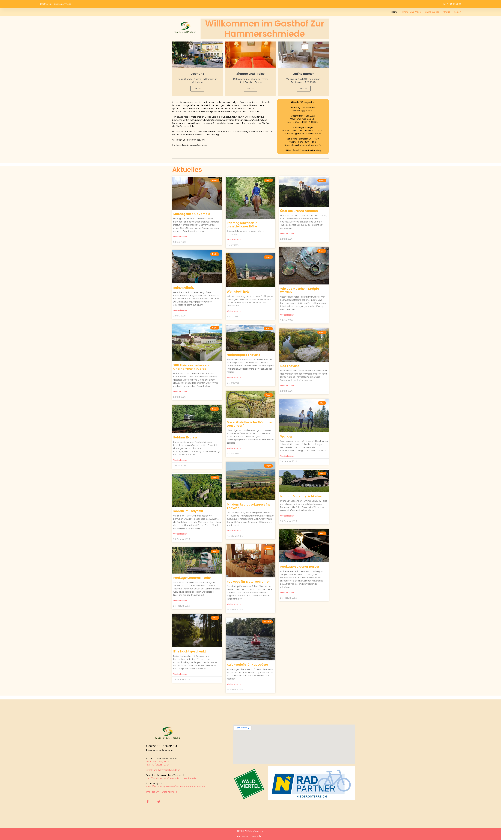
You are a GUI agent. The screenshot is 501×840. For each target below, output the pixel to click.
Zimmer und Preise (411, 11)
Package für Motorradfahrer (248, 582)
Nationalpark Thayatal (244, 355)
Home (394, 11)
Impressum (152, 791)
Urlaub (446, 11)
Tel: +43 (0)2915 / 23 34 (157, 761)
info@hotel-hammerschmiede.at (163, 769)
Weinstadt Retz (238, 292)
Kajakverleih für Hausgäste (247, 665)
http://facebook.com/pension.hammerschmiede (171, 778)
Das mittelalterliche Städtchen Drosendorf (250, 424)
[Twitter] (158, 801)
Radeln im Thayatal (188, 511)
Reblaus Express (185, 437)
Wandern (287, 437)
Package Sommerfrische (192, 578)
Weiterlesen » (180, 237)
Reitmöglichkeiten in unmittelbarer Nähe (242, 224)
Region (457, 11)
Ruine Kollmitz (183, 288)
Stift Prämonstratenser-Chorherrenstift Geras (191, 367)
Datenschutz (169, 791)
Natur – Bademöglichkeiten (301, 496)
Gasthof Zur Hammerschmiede (55, 3)
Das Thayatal (290, 366)
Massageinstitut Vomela (191, 214)
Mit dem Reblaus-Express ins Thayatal (248, 506)
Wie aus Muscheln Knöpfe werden (299, 290)
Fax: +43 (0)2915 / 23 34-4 (159, 764)
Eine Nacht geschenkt (189, 651)
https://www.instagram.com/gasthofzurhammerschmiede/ (176, 786)
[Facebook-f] (147, 801)
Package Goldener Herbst (299, 567)
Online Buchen (432, 11)
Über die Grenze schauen (299, 211)
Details (197, 88)
